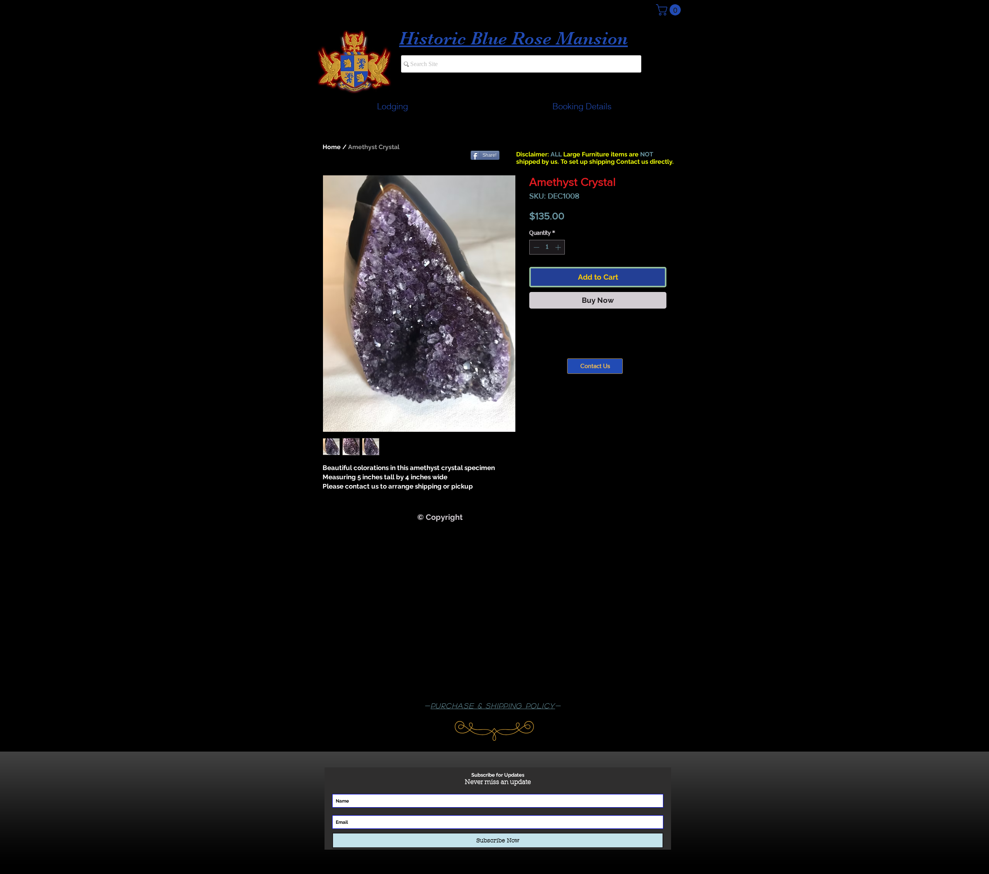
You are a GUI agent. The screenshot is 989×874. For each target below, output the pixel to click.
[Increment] (559, 247)
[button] (669, 9)
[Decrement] (535, 247)
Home (332, 147)
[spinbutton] (547, 247)
